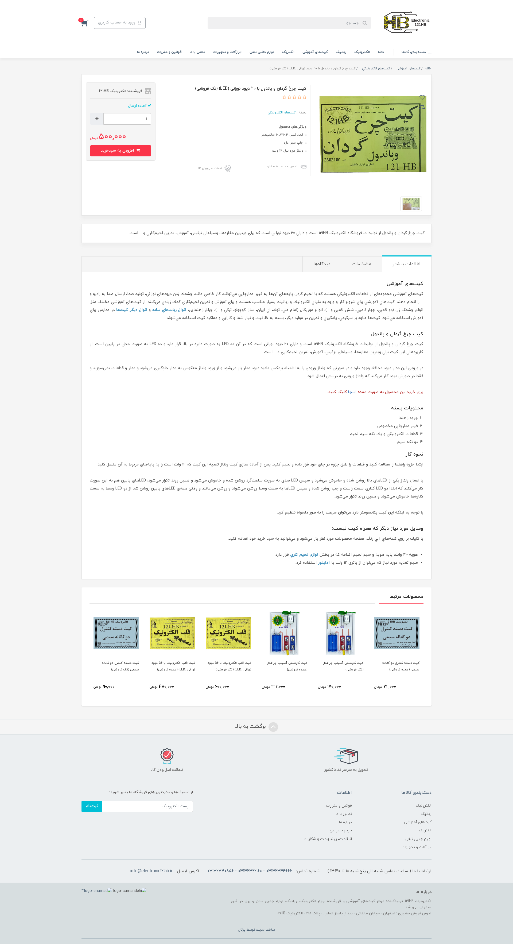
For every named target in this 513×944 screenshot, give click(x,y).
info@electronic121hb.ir (151, 871)
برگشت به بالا (251, 726)
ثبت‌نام (92, 806)
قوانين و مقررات (169, 52)
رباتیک (341, 52)
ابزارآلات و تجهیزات (227, 52)
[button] (87, 23)
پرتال (241, 929)
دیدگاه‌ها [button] (321, 264)
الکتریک (288, 52)
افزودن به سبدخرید (118, 150)
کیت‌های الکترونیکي (282, 112)
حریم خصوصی (341, 830)
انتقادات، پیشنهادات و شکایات (328, 839)
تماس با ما (197, 52)
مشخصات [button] (361, 264)
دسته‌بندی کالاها (414, 52)
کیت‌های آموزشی (315, 52)
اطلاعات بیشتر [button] (407, 264)
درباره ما (143, 52)
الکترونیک (362, 52)
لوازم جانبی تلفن (262, 52)
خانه (381, 52)
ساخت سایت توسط (260, 929)
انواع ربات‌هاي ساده (169, 310)
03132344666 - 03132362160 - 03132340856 (249, 871)
